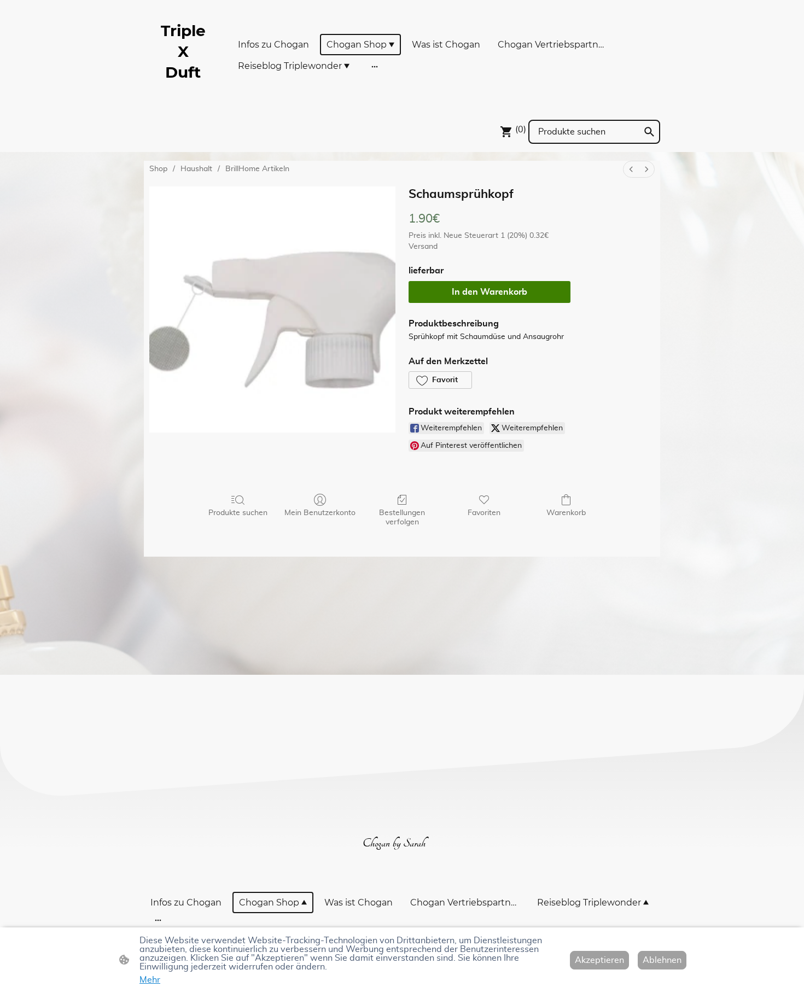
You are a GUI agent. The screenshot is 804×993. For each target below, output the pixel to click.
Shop (158, 169)
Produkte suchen (237, 513)
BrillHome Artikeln (257, 169)
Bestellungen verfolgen (402, 517)
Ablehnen (662, 960)
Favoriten (484, 513)
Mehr (149, 980)
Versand (423, 246)
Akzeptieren (599, 960)
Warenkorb (566, 513)
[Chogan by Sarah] (402, 869)
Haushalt (196, 169)
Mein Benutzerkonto (320, 513)
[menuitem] (631, 169)
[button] (440, 380)
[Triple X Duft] (183, 97)
